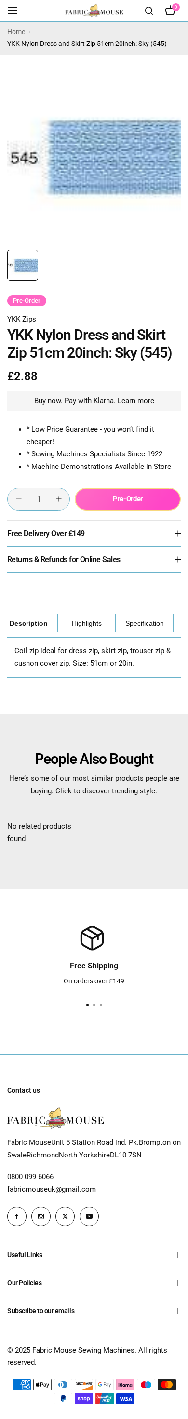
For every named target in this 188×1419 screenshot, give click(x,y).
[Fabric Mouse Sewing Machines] (94, 10)
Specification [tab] (144, 623)
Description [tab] (29, 623)
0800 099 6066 (30, 1176)
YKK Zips (21, 319)
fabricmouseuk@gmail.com (51, 1189)
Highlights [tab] (87, 623)
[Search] (149, 10)
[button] (100, 1005)
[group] (94, 158)
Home (16, 32)
